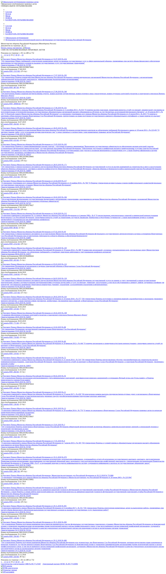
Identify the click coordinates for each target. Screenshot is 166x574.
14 (7, 55)
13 (5, 55)
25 (22, 55)
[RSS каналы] (6, 566)
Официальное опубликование (16, 38)
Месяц (7, 16)
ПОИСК (8, 18)
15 (9, 55)
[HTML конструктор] (9, 568)
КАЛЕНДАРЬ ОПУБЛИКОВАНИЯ (19, 20)
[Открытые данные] (9, 570)
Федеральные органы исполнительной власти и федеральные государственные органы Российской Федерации (48, 40)
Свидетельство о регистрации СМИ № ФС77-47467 (21, 564)
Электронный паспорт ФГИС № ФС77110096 (60, 564)
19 (18, 55)
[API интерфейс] (7, 572)
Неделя (8, 14)
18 (16, 55)
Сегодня (8, 12)
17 (14, 55)
